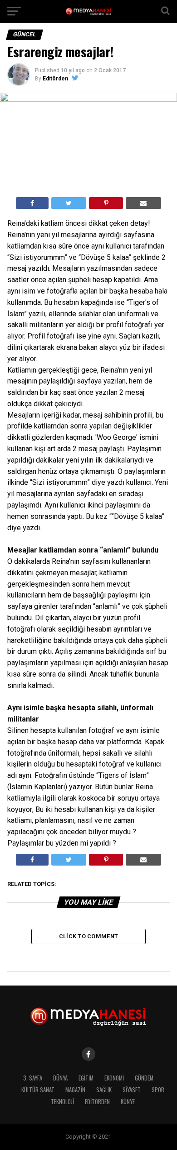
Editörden (55, 78)
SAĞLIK (104, 1089)
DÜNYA (60, 1078)
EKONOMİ (114, 1078)
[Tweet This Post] (68, 203)
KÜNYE (128, 1101)
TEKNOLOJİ (62, 1101)
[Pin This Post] (106, 203)
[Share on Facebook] (32, 203)
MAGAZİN (75, 1089)
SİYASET (132, 1089)
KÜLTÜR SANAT (37, 1089)
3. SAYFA (32, 1078)
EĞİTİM (86, 1078)
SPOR (158, 1089)
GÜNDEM (144, 1078)
